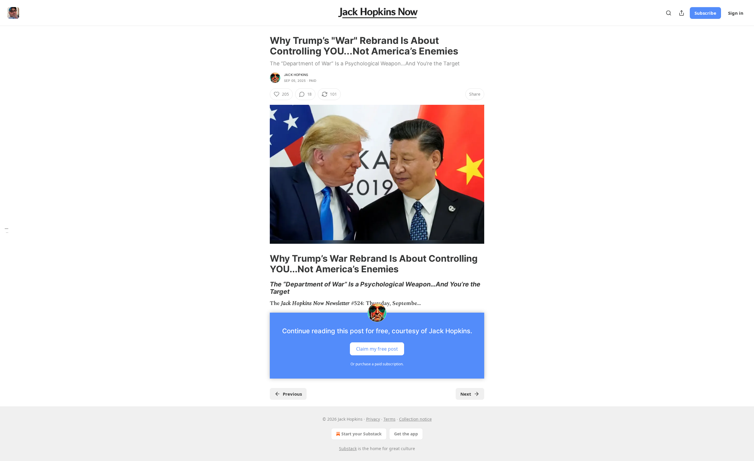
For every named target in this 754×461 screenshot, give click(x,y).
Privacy (373, 419)
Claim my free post (377, 349)
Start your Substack (361, 434)
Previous (292, 394)
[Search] (668, 13)
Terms (389, 419)
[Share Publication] (681, 13)
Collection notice (415, 419)
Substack (348, 448)
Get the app (406, 434)
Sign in (735, 13)
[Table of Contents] (6, 230)
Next (465, 394)
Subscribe (705, 13)
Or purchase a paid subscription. (377, 364)
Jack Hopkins (296, 75)
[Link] (261, 263)
